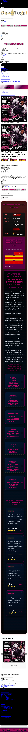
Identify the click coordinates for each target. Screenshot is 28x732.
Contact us (3, 704)
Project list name (4, 194)
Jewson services (4, 705)
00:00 (9, 253)
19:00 (19, 258)
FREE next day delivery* (16, 81)
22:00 (9, 262)
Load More (3, 687)
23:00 (19, 262)
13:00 (19, 253)
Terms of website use (5, 717)
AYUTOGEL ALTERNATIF (6, 694)
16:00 (9, 258)
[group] (1, 680)
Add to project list (4, 185)
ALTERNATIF (19, 730)
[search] (7, 19)
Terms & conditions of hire (6, 716)
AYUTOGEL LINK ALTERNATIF (8, 699)
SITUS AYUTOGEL (5, 692)
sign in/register (7, 186)
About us (2, 701)
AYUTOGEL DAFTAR (5, 79)
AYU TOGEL (3, 690)
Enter (2, 181)
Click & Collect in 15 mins (6, 81)
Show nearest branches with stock (8, 680)
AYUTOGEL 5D (4, 75)
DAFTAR (14, 730)
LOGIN (21, 87)
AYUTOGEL (3, 72)
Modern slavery (4, 712)
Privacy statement (4, 713)
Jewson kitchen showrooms (6, 706)
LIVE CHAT (25, 730)
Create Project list (4, 197)
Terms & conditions (5, 715)
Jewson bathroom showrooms (6, 707)
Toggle (2, 7)
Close (2, 82)
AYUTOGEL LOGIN (5, 77)
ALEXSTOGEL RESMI (5, 695)
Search (2, 17)
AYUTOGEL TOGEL (5, 76)
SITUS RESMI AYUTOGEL (6, 693)
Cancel (2, 198)
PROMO (2, 730)
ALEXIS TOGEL (4, 73)
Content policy (4, 710)
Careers (2, 702)
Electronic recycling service (6, 708)
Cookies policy (4, 711)
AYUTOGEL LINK (5, 696)
